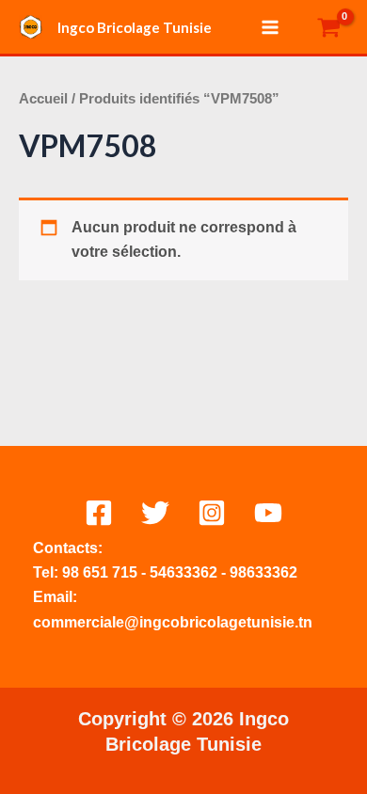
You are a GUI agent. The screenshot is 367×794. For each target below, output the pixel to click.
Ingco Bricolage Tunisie (134, 27)
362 (204, 572)
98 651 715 (99, 572)
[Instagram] (212, 513)
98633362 (263, 572)
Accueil (43, 98)
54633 (171, 572)
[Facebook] (99, 513)
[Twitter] (155, 513)
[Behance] (268, 513)
